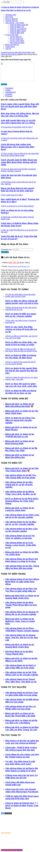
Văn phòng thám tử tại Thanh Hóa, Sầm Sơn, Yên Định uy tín (21, 680)
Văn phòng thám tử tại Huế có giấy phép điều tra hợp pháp (20, 666)
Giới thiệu (9, 17)
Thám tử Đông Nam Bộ (19, 25)
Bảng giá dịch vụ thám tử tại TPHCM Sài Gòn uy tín (19, 435)
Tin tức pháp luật (16, 39)
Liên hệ (8, 49)
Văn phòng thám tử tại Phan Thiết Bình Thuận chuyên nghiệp (22, 629)
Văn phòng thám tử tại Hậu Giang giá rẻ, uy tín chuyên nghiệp (19, 484)
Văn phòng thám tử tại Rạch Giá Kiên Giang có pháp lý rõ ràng (21, 560)
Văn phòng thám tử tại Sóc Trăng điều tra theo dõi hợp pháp (22, 567)
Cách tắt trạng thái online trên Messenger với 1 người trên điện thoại (17, 146)
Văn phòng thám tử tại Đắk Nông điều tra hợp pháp (22, 700)
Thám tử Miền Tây (17, 27)
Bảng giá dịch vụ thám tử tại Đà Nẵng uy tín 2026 (21, 659)
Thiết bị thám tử (11, 21)
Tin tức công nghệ (17, 41)
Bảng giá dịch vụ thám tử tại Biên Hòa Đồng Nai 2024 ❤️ (19, 405)
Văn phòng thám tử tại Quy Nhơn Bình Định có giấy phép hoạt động (22, 581)
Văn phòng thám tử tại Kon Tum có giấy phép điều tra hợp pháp (21, 693)
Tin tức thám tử (16, 37)
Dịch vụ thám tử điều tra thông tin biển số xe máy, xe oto (20, 391)
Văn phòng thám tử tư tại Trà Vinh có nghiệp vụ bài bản (20, 537)
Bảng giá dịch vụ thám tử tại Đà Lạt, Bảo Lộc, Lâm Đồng (21, 721)
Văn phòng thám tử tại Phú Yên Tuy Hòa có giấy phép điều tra (21, 589)
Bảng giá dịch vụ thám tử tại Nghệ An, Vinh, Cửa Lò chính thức (20, 621)
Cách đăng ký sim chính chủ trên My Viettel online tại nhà (22, 755)
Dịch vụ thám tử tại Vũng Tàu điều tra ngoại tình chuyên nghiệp (20, 420)
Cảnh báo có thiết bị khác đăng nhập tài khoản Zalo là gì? (19, 224)
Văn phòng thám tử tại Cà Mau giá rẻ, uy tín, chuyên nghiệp (20, 523)
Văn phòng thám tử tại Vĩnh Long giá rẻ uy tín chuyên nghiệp (22, 516)
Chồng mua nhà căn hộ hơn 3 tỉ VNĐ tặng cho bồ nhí (21, 776)
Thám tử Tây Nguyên (18, 29)
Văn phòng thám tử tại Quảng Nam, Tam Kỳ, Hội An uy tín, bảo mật (21, 637)
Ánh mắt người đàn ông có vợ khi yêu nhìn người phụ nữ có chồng (18, 121)
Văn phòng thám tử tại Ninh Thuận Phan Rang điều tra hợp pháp (21, 604)
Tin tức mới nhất (11, 35)
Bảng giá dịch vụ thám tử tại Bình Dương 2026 (19, 442)
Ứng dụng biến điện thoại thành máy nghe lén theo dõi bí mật (18, 53)
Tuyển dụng (10, 47)
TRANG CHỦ (10, 15)
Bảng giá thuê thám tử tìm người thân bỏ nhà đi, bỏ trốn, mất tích (17, 189)
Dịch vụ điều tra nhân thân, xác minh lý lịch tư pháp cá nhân (21, 343)
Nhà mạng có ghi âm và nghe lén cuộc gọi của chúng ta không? (22, 741)
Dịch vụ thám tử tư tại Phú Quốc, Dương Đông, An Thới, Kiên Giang (22, 501)
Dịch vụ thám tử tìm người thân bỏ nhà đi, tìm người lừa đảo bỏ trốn (21, 370)
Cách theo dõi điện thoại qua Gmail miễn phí (20, 783)
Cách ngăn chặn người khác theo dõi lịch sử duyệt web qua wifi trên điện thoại (20, 106)
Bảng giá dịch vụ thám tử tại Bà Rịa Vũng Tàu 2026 (21, 449)
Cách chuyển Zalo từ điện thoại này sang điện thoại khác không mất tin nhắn (19, 162)
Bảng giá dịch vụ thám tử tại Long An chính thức (19, 509)
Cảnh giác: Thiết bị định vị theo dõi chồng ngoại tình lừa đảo (21, 748)
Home (3, 52)
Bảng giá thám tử (12, 45)
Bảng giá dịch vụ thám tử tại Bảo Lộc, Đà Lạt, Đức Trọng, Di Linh (22, 728)
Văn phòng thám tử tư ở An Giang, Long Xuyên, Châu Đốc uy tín (20, 545)
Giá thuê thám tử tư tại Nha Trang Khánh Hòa (19, 652)
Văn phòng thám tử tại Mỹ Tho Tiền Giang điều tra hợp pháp (20, 476)
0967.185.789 (13, 263)
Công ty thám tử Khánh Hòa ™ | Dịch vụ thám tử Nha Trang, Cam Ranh (21, 805)
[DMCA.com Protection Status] (6, 814)
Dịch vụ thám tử (11, 19)
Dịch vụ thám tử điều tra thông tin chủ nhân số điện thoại (20, 356)
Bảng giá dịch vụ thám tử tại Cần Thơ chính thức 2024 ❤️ (22, 469)
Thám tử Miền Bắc (17, 33)
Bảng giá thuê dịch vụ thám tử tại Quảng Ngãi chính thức (22, 596)
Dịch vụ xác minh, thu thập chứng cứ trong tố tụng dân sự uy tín (21, 329)
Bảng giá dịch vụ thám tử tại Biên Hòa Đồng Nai (19, 456)
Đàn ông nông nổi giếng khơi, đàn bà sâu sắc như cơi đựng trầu (20, 114)
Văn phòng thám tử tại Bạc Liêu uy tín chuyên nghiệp (21, 530)
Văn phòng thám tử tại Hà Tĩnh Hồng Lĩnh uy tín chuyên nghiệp (21, 673)
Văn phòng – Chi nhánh (14, 23)
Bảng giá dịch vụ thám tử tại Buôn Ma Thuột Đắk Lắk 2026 (20, 714)
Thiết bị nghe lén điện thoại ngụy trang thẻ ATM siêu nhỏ (22, 797)
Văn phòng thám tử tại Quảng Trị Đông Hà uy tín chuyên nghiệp (22, 613)
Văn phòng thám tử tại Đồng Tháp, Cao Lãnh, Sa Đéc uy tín (20, 492)
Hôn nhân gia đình (17, 43)
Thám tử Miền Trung (18, 31)
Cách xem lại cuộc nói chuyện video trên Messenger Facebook (21, 790)
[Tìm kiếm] (2, 2)
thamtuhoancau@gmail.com (19, 266)
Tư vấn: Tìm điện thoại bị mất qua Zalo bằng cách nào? (20, 762)
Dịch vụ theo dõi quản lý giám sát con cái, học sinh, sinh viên (21, 385)
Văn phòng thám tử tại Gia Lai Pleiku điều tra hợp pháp (20, 707)
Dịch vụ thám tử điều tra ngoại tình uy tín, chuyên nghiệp (20, 315)
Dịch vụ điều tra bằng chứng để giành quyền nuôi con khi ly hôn (21, 302)
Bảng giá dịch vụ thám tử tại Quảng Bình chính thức (19, 645)
